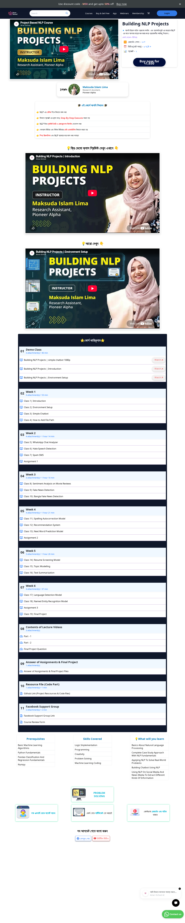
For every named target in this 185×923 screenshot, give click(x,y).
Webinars (124, 13)
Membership (138, 13)
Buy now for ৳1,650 (149, 62)
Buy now (121, 4)
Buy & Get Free (102, 13)
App (115, 13)
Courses (88, 13)
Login (167, 13)
